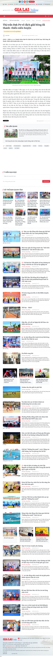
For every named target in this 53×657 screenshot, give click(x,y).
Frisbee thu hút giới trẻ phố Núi (32, 387)
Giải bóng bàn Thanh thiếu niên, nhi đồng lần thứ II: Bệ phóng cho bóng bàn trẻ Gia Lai (20, 203)
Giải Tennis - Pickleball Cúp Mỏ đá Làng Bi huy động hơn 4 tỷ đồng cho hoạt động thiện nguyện (20, 220)
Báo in (17, 4)
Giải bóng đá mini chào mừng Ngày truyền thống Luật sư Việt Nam (22, 141)
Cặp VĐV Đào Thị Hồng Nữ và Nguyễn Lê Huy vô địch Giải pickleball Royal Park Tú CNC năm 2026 (35, 279)
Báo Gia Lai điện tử (26, 10)
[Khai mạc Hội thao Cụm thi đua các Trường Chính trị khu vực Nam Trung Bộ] (26, 373)
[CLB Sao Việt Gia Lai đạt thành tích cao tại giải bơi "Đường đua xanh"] (11, 502)
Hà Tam (40, 145)
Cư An (5, 148)
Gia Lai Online (10, 639)
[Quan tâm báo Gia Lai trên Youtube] (25, 2)
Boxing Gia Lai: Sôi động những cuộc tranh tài (9, 381)
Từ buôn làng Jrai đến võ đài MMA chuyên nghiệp (35, 294)
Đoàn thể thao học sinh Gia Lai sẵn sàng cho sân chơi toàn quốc (36, 483)
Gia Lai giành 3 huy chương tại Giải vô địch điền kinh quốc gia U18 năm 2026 (42, 539)
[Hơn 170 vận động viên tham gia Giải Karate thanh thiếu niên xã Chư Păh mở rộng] (8, 212)
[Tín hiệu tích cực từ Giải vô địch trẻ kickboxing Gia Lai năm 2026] (11, 407)
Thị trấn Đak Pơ (17, 145)
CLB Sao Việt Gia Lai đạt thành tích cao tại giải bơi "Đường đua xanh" (35, 498)
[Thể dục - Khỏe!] (11, 312)
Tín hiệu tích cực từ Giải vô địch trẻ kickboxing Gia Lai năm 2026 (33, 403)
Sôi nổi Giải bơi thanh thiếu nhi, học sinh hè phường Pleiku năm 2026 (45, 219)
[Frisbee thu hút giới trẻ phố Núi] (11, 392)
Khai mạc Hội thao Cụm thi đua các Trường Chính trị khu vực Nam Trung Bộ (25, 381)
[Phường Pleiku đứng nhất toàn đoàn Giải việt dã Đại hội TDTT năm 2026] (11, 421)
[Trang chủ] (4, 16)
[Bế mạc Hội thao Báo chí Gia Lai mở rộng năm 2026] (11, 595)
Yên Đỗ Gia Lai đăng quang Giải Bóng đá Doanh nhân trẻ (33, 130)
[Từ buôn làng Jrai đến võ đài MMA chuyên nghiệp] (11, 298)
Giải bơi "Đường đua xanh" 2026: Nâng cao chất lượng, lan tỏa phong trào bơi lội (35, 450)
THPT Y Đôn (8, 145)
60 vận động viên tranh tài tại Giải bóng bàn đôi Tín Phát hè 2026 (35, 338)
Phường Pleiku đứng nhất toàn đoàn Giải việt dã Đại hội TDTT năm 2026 (35, 418)
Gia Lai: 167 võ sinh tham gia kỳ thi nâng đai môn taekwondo (25, 539)
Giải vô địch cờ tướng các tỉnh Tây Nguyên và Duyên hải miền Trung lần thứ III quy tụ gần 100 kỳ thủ (36, 467)
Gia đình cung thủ (27, 353)
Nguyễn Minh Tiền (27, 145)
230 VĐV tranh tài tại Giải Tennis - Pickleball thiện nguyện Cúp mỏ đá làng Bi (32, 220)
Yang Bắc (47, 145)
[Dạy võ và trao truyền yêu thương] (11, 551)
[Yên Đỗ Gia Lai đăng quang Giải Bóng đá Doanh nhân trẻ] (11, 133)
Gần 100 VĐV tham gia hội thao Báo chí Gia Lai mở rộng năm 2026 (35, 621)
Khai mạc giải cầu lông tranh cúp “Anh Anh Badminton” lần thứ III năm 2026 (35, 248)
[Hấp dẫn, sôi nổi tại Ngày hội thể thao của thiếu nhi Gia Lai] (11, 327)
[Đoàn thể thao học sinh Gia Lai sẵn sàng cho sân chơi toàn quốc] (11, 487)
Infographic (47, 4)
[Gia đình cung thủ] (11, 358)
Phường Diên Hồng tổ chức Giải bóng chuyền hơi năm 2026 (8, 203)
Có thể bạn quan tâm (13, 190)
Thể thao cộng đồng (14, 20)
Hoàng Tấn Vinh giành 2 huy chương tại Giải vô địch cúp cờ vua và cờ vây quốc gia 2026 (36, 561)
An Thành (17, 148)
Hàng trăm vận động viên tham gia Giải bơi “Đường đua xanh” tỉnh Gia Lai (35, 514)
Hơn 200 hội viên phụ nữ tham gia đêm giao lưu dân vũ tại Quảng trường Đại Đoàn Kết (36, 434)
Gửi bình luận (46, 181)
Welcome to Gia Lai (31, 4)
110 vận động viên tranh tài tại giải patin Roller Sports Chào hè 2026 (36, 576)
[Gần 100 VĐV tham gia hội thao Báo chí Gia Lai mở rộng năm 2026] (11, 625)
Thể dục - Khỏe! (27, 307)
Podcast (23, 4)
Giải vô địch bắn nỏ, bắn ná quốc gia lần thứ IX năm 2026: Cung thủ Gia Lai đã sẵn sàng (45, 203)
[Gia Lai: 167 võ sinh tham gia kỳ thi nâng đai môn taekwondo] (26, 531)
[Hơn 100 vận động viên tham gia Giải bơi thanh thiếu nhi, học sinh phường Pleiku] (11, 236)
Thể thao (5, 20)
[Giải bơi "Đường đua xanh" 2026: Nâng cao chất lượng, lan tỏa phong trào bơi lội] (11, 454)
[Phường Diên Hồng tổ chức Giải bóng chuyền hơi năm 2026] (8, 195)
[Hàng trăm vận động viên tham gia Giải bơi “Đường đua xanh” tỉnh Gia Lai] (11, 518)
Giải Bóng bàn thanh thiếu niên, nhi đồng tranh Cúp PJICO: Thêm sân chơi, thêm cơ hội (32, 203)
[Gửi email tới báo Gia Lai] (27, 2)
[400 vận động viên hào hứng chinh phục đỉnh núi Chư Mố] (42, 373)
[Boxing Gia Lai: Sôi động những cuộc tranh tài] (10, 373)
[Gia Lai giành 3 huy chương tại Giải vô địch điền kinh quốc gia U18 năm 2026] (42, 531)
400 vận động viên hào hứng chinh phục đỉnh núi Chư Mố (42, 381)
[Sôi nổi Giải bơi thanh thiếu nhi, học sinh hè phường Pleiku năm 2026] (45, 212)
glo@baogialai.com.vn (10, 645)
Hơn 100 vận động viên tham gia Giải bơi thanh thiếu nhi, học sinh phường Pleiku (36, 232)
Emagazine (40, 4)
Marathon (28, 20)
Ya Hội (34, 145)
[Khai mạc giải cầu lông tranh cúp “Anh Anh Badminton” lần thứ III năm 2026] (11, 252)
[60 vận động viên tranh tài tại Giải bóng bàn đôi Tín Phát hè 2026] (11, 342)
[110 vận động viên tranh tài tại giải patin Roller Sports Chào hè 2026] (11, 580)
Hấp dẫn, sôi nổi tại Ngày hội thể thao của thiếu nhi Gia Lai (35, 323)
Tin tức (33, 20)
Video (5, 4)
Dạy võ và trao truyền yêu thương (32, 546)
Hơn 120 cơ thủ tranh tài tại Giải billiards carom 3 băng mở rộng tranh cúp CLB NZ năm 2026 (35, 607)
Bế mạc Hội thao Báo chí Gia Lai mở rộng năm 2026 (35, 591)
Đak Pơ (10, 148)
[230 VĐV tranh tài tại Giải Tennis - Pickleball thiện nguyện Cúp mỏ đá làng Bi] (32, 212)
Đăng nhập (31, 1)
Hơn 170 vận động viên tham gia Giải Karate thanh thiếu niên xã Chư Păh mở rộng (8, 220)
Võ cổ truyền (38, 20)
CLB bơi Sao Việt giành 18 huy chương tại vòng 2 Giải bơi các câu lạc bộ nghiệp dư (36, 263)
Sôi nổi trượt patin (9, 538)
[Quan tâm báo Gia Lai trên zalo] (22, 2)
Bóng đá (23, 20)
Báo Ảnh (11, 4)
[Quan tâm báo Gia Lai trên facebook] (20, 2)
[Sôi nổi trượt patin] (10, 531)
